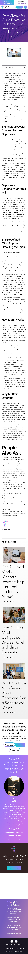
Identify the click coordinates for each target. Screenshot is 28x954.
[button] (25, 7)
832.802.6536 (19, 855)
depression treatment (14, 261)
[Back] (5, 45)
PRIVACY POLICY (18, 945)
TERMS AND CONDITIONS (11, 948)
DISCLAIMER (9, 945)
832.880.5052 (17, 927)
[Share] (25, 67)
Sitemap (22, 948)
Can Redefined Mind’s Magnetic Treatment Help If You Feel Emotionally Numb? (13, 582)
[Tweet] (23, 67)
